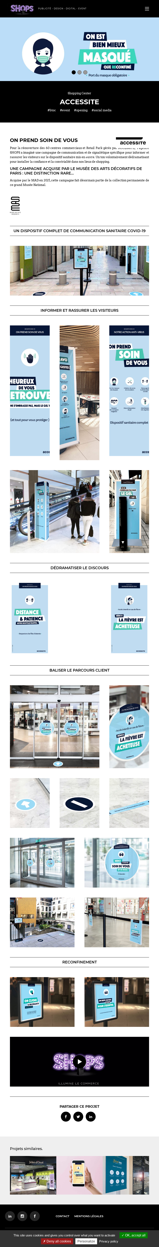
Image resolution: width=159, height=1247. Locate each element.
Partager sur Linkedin (91, 1117)
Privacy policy (108, 1241)
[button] (74, 72)
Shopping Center (79, 93)
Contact (62, 1216)
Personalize (86, 1241)
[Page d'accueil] (21, 9)
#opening (81, 110)
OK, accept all (135, 1235)
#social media (102, 110)
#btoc (52, 110)
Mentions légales (88, 1216)
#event (65, 110)
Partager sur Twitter (78, 1117)
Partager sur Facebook (66, 1117)
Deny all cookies (58, 1241)
